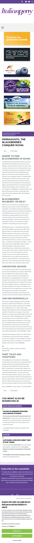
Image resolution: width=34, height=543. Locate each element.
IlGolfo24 (9, 386)
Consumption (7, 133)
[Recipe (22, 343)
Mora (5, 151)
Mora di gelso (14, 151)
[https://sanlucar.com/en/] (17, 104)
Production (16, 133)
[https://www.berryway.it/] (17, 88)
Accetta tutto (17, 531)
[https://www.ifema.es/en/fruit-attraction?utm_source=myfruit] (17, 119)
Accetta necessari (17, 536)
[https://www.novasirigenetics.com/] (17, 40)
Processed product (9, 135)
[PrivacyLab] (12, 526)
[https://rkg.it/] (17, 72)
